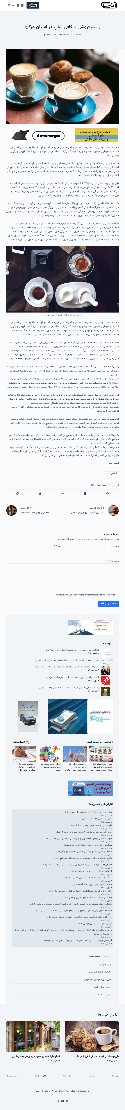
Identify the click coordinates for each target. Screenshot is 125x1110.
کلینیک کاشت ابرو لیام (100, 972)
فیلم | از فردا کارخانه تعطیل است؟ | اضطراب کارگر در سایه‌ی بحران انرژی (80, 891)
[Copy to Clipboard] (17, 493)
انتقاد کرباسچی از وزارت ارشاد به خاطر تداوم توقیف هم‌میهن (72, 677)
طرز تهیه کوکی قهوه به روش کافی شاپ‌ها (98, 1056)
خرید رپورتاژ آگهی (102, 987)
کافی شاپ (111, 473)
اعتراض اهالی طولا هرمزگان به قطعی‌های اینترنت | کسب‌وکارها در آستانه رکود (77, 865)
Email (57, 546)
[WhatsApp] (40, 493)
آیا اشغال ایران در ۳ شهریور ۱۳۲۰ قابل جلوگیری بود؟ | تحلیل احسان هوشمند (78, 940)
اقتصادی (47, 34)
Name (115, 546)
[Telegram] (13, 5)
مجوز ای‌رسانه (11, 1076)
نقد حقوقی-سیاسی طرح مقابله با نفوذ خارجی (91, 884)
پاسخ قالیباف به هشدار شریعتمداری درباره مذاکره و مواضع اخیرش (82, 858)
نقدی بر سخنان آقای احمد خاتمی (97, 819)
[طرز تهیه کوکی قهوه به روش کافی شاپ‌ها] (92, 1036)
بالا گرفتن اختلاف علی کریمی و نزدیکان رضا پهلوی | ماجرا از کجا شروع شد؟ (66, 667)
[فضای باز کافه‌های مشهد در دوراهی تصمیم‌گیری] (33, 1036)
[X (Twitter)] (22, 5)
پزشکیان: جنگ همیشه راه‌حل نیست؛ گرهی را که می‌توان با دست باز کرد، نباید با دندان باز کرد (71, 904)
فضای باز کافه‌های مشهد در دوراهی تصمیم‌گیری (36, 1056)
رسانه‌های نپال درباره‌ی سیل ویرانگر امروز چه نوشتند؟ (88, 845)
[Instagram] (18, 5)
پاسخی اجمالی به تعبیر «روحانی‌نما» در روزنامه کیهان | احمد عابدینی (69, 688)
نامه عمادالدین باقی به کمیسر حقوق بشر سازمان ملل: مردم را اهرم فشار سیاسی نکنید (74, 910)
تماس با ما (67, 1076)
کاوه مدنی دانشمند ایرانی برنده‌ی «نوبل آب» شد (91, 825)
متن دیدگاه (113, 561)
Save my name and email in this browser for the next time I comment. (85, 595)
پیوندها (92, 1076)
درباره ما (115, 1076)
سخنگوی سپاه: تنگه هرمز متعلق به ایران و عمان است (88, 897)
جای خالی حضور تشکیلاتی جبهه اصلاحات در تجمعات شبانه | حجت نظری (79, 917)
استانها (53, 34)
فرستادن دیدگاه (108, 603)
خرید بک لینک (104, 995)
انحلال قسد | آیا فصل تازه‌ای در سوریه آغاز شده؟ (91, 871)
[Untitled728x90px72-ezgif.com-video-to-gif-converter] (62, 135)
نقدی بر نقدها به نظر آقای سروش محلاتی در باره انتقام (87, 812)
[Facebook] (107, 493)
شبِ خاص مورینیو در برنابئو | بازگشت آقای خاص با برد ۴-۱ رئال (84, 832)
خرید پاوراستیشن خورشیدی (97, 979)
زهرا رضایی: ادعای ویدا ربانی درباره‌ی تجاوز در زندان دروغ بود (72, 650)
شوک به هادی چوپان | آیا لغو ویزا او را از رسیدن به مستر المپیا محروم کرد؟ (79, 838)
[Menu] (9, 5)
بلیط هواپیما (105, 964)
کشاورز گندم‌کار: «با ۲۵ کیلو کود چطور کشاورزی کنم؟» (88, 878)
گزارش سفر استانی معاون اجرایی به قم (95, 924)
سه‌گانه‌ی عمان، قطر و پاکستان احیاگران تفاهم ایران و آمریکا (85, 851)
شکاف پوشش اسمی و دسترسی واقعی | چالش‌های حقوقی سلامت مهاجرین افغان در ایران (73, 660)
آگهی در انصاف (40, 1076)
